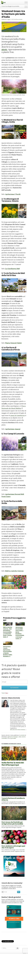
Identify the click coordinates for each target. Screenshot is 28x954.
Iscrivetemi (14, 688)
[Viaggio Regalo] (14, 866)
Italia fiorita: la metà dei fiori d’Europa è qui (13, 763)
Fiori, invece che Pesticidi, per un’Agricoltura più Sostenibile (12, 823)
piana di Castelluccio (18, 415)
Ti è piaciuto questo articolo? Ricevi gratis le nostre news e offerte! (14, 671)
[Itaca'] (14, 916)
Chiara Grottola (19, 19)
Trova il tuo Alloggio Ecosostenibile (10, 6)
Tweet (3, 693)
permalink (13, 738)
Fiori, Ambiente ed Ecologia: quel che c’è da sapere (13, 847)
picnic (4, 49)
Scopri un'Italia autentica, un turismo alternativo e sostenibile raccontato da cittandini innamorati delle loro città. (13, 901)
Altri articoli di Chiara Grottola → (18, 729)
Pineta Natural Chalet (13, 343)
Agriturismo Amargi (12, 429)
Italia (20, 736)
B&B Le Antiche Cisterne (14, 571)
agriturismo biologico (12, 736)
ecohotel (22, 735)
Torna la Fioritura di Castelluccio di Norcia (13, 799)
